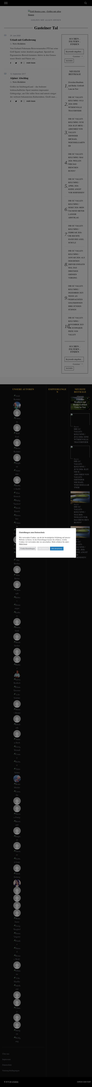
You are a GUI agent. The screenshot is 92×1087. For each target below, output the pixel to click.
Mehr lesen (23, 544)
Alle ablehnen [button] (43, 548)
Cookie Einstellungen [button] (27, 548)
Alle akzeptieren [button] (56, 548)
